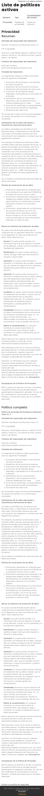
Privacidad (7, 22)
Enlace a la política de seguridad (15, 784)
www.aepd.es (34, 377)
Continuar (22, 794)
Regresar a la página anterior (30, 1)
